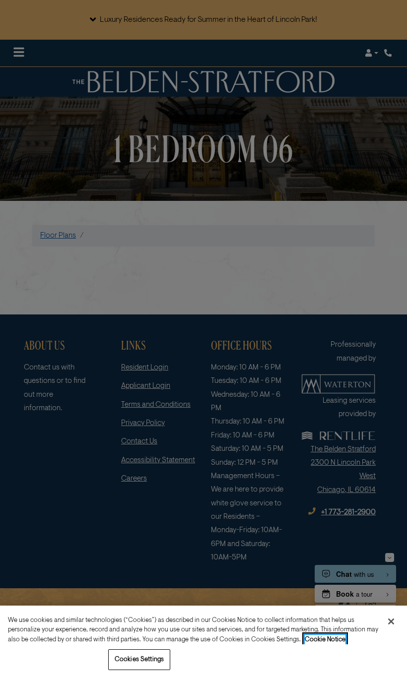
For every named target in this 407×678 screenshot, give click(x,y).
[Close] (391, 621)
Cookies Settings (139, 659)
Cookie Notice (325, 639)
